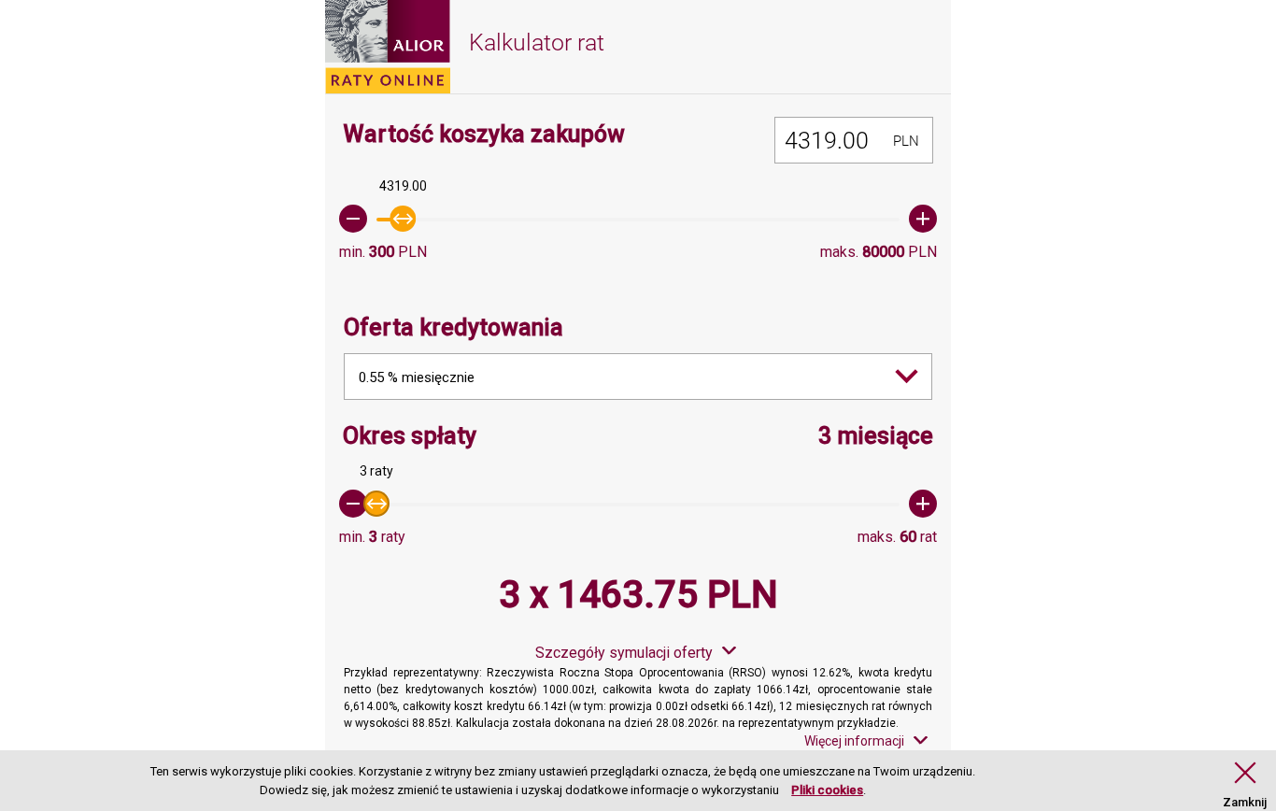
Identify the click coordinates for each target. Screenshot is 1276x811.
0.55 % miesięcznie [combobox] (417, 377)
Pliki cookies (827, 790)
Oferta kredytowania (453, 327)
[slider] (638, 218)
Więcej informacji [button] (854, 740)
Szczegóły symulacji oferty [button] (624, 653)
